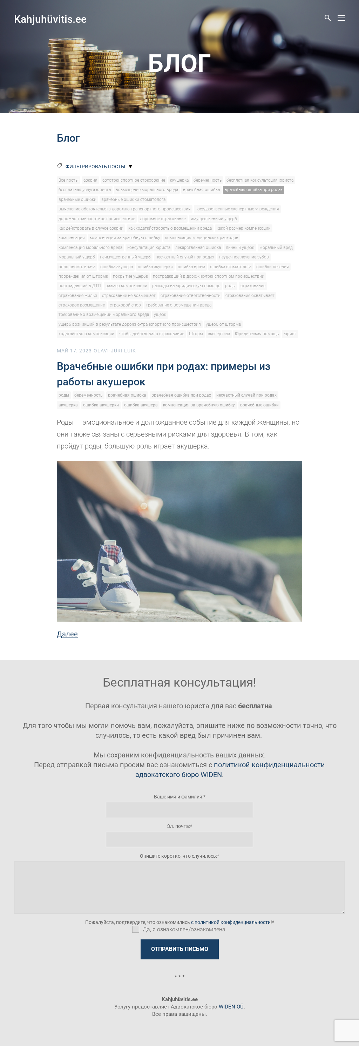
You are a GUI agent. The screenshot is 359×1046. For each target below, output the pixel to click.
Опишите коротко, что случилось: (178, 856)
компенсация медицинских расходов (201, 237)
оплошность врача (77, 266)
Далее (67, 634)
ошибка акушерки (155, 266)
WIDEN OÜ (231, 1007)
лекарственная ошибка (198, 247)
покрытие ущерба (130, 276)
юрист (290, 333)
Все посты (69, 180)
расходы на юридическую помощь (186, 285)
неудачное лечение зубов (244, 257)
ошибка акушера (116, 266)
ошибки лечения (272, 266)
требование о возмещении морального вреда (104, 314)
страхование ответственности (191, 295)
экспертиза (219, 333)
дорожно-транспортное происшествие (97, 218)
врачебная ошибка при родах (254, 189)
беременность (208, 180)
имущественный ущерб (214, 218)
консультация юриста (148, 247)
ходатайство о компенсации (86, 333)
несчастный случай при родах (185, 257)
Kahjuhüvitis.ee (50, 19)
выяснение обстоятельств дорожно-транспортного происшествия (125, 209)
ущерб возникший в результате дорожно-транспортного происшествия (130, 324)
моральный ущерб (77, 257)
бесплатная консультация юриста (259, 180)
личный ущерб (240, 247)
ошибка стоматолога (230, 266)
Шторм (196, 333)
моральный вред (276, 247)
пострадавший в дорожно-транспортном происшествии (208, 276)
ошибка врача (191, 266)
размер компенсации (126, 285)
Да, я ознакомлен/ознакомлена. (185, 929)
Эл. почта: (178, 826)
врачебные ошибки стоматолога (133, 199)
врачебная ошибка (201, 189)
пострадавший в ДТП (80, 285)
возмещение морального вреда (147, 189)
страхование (253, 285)
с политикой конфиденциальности (231, 922)
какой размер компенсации (244, 228)
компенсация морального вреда (90, 247)
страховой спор (125, 305)
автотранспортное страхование (133, 180)
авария (90, 180)
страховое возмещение (82, 305)
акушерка (179, 180)
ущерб (160, 314)
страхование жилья (78, 295)
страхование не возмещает (129, 295)
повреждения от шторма (83, 276)
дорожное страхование (163, 218)
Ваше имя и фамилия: (178, 796)
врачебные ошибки (77, 199)
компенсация (72, 237)
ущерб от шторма (223, 324)
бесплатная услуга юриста (85, 189)
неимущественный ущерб (125, 257)
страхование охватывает (250, 295)
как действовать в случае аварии (91, 228)
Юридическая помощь (257, 333)
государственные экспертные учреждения (237, 209)
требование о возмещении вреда (178, 305)
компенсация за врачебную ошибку (125, 237)
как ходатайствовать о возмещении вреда (170, 228)
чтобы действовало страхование (151, 333)
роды (230, 285)
